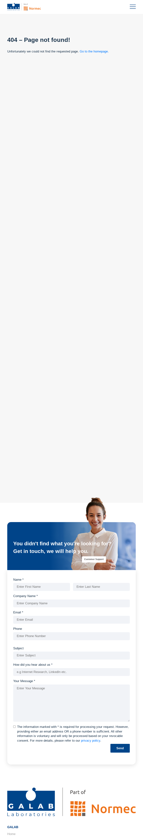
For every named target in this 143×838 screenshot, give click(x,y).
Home (11, 834)
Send (120, 748)
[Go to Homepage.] (29, 6)
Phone (17, 629)
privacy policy (90, 740)
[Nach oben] (133, 829)
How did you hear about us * (33, 664)
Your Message (24, 681)
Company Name (25, 596)
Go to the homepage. (94, 51)
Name (18, 579)
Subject (18, 648)
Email (18, 612)
